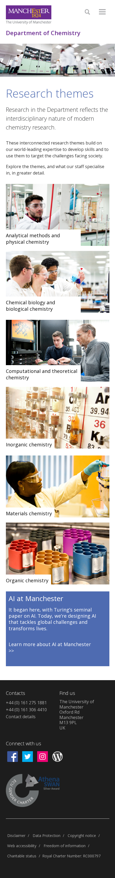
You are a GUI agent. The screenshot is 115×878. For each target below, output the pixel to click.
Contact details (21, 717)
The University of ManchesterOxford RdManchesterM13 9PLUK (76, 715)
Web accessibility (21, 845)
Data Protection (46, 835)
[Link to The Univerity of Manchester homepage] (28, 14)
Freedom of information (65, 845)
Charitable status (21, 855)
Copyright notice (82, 835)
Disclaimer (16, 835)
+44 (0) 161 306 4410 (26, 710)
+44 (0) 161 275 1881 (26, 703)
